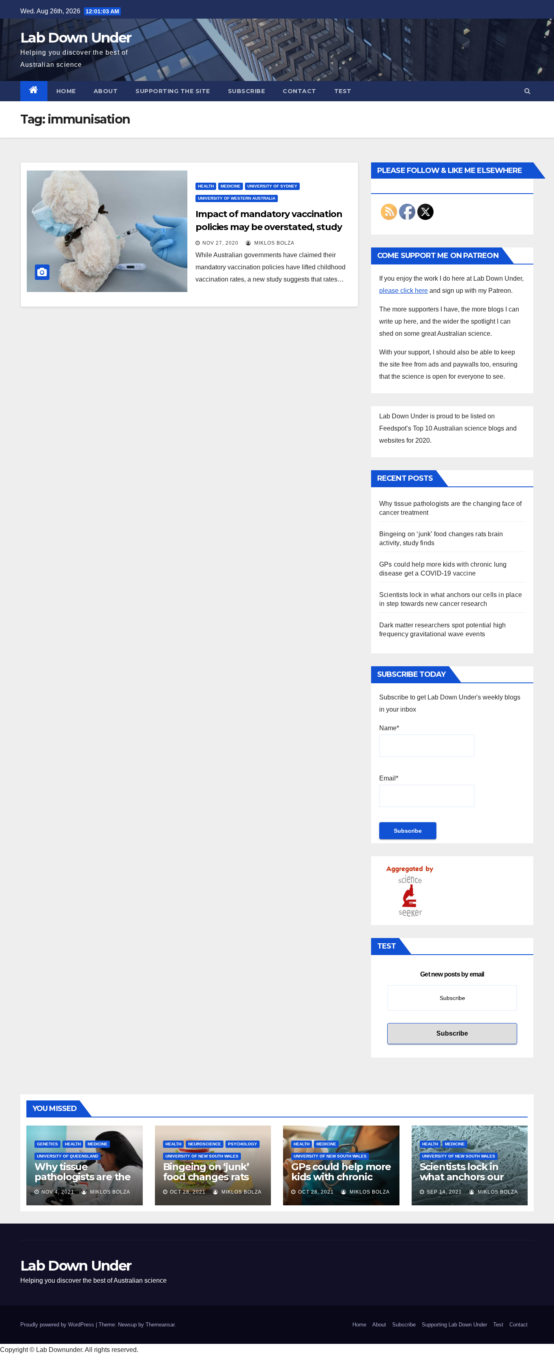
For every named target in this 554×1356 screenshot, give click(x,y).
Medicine (230, 186)
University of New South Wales (201, 1156)
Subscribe (246, 91)
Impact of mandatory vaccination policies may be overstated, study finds (268, 227)
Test (343, 91)
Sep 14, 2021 (444, 1192)
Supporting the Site (172, 91)
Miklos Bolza (273, 243)
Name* (389, 728)
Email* (388, 778)
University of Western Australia (236, 198)
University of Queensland (67, 1156)
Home (66, 91)
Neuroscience (204, 1144)
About (106, 91)
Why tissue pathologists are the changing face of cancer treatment (82, 1182)
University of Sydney (272, 186)
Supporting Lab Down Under (454, 1325)
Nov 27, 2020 (220, 243)
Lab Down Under (75, 37)
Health (206, 186)
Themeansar (160, 1325)
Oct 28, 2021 (188, 1192)
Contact (299, 91)
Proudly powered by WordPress (58, 1325)
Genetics (47, 1144)
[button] (527, 90)
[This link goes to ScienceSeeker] (409, 890)
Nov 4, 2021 (57, 1192)
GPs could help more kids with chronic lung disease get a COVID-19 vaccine (341, 1182)
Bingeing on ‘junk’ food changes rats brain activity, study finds (208, 1182)
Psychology (242, 1144)
